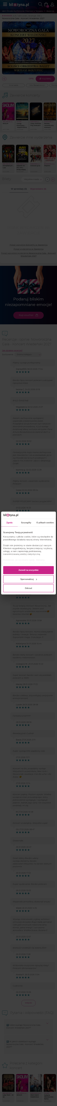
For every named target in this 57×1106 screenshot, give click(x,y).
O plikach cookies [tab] (45, 522)
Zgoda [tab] (9, 522)
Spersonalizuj (27, 579)
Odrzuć (28, 588)
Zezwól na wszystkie (28, 570)
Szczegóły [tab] (26, 522)
